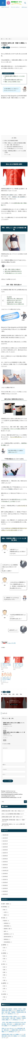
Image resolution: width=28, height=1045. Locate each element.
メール (4, 769)
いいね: (8, 154)
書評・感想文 (7, 903)
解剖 (17, 694)
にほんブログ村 (12, 643)
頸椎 (5, 975)
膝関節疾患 (7, 939)
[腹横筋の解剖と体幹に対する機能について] (6, 674)
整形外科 (6, 920)
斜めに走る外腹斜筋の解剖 (11, 140)
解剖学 (8, 47)
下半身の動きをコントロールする (15, 148)
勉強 (5, 909)
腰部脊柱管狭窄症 (8, 936)
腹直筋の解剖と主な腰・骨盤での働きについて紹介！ (19, 665)
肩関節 (5, 953)
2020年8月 (5, 849)
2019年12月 (5, 870)
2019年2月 (5, 894)
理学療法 (6, 906)
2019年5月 (5, 885)
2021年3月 (5, 838)
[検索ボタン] (25, 3)
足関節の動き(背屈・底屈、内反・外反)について (13, 810)
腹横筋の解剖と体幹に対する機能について (6, 679)
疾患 (5, 917)
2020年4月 (5, 861)
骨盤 (5, 980)
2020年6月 (5, 855)
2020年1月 (5, 867)
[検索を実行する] (25, 801)
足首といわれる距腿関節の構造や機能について (13, 813)
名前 (4, 764)
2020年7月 (5, 852)
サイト (4, 774)
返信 (5, 730)
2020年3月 (5, 864)
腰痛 (6, 931)
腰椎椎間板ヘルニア (9, 934)
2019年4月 (5, 888)
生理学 (6, 912)
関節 (5, 958)
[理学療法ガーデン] (14, 3)
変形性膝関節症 (8, 942)
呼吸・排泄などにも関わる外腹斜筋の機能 (15, 143)
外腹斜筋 (5, 694)
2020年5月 (5, 858)
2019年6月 (5, 882)
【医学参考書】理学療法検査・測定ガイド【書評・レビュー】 (14, 820)
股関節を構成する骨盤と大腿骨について (11, 1016)
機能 (10, 694)
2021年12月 (5, 835)
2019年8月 (5, 876)
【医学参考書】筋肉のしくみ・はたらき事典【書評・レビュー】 (13, 825)
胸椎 (5, 969)
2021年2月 (5, 841)
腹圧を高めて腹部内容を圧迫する (15, 146)
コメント (5, 748)
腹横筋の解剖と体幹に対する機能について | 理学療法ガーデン (14, 1036)
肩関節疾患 (7, 923)
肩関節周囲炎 (7, 925)
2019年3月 (5, 891)
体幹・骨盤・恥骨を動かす (13, 144)
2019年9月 (5, 873)
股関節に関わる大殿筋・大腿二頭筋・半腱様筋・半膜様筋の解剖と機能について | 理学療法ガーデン (14, 1012)
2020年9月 (5, 846)
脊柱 (5, 964)
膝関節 (5, 983)
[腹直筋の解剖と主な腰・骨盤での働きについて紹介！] (18, 660)
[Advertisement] (14, 23)
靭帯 (5, 988)
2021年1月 (5, 844)
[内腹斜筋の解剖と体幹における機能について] (6, 660)
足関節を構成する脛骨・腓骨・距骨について (12, 816)
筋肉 (4, 47)
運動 (21, 694)
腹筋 (13, 694)
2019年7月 (5, 879)
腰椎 (5, 972)
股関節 (5, 944)
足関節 (5, 994)
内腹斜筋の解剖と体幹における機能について (6, 665)
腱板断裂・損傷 (8, 928)
